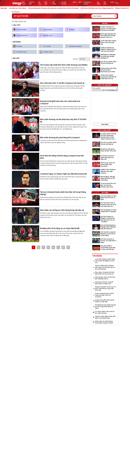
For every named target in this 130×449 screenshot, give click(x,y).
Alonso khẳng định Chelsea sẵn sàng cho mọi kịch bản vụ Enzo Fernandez (43, 8)
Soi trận (98, 3)
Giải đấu (46, 3)
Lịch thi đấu (31, 3)
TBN (79, 2)
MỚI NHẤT (24, 3)
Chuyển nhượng (64, 3)
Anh (74, 2)
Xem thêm (104, 124)
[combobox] (104, 88)
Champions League (87, 3)
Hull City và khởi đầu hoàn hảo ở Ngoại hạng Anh (87, 8)
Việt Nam (104, 3)
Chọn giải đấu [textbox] (96, 88)
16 (63, 247)
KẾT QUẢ (39, 3)
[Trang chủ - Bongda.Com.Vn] (17, 3)
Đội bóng (54, 3)
